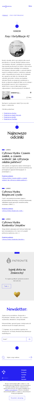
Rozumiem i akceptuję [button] (17, 398)
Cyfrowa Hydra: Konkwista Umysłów (13, 224)
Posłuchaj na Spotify (10, 117)
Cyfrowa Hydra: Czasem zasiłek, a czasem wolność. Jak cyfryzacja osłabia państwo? (16, 157)
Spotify (23, 377)
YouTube (23, 374)
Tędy (6, 286)
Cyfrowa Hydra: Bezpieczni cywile (12, 193)
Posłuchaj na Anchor (10, 113)
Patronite (23, 379)
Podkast (5, 15)
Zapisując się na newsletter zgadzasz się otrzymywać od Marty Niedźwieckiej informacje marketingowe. (16, 331)
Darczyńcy (5, 381)
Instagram (23, 370)
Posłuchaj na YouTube (10, 119)
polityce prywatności (11, 390)
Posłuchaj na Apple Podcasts (12, 115)
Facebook (23, 372)
